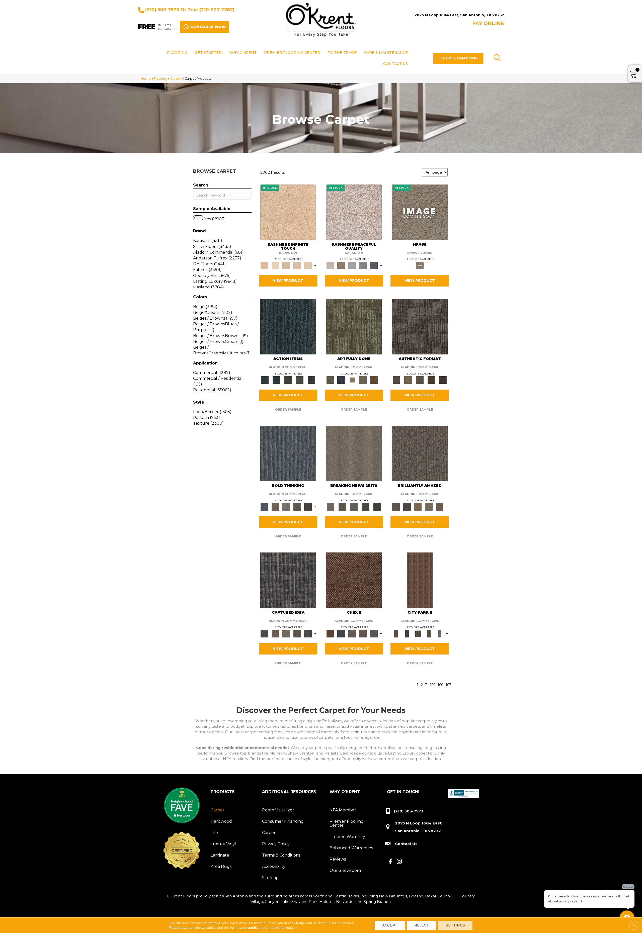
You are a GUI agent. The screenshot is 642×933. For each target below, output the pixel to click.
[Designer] (275, 265)
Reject (421, 925)
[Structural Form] (443, 380)
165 (432, 685)
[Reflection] (374, 265)
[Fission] (297, 506)
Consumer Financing (283, 821)
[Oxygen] (363, 265)
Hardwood (221, 821)
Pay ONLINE (488, 23)
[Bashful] (288, 212)
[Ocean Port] (276, 380)
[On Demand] (365, 506)
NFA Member (343, 810)
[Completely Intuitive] (418, 506)
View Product (288, 280)
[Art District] (352, 633)
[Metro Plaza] (363, 633)
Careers (269, 832)
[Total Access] (377, 506)
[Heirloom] (297, 265)
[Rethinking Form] (431, 380)
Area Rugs (221, 866)
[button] (458, 58)
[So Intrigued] (420, 453)
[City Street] (311, 380)
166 (440, 685)
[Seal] (308, 506)
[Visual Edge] (420, 326)
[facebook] (390, 862)
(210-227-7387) (216, 10)
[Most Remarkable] (341, 380)
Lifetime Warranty (347, 836)
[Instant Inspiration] (439, 506)
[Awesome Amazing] (363, 380)
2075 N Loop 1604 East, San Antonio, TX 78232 (459, 15)
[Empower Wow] (429, 506)
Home (145, 78)
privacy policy (205, 927)
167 (448, 685)
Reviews (338, 859)
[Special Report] (342, 506)
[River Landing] (341, 633)
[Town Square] (374, 633)
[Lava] (286, 506)
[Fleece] (308, 265)
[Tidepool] (288, 326)
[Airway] (352, 265)
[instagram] (399, 862)
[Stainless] (420, 212)
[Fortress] (341, 265)
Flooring (160, 78)
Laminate (220, 855)
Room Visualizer (278, 810)
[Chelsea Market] (354, 580)
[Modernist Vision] (352, 380)
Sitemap (270, 877)
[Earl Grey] (300, 380)
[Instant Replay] (354, 506)
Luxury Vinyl (223, 844)
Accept (389, 925)
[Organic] (286, 265)
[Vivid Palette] (374, 380)
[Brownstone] (288, 380)
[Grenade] (275, 506)
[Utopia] (354, 212)
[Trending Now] (354, 453)
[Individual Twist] (420, 380)
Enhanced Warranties (351, 848)
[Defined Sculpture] (408, 380)
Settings (455, 925)
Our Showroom (345, 870)
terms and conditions (246, 927)
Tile (214, 832)
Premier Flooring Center (347, 823)
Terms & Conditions (281, 855)
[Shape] (288, 453)
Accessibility (273, 866)
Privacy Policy (276, 844)
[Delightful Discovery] (354, 326)
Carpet (176, 78)
